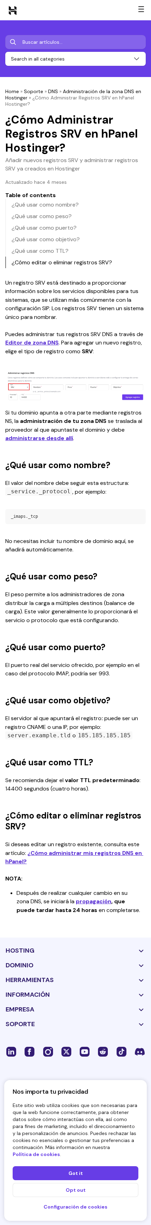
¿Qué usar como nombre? (45, 204)
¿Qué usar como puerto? (44, 227)
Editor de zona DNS (32, 342)
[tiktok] (121, 1051)
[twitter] (66, 1051)
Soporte (33, 91)
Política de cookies (36, 1154)
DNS (53, 91)
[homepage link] (12, 10)
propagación (93, 901)
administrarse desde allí (39, 438)
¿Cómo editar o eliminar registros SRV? (62, 262)
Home (12, 91)
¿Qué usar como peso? (42, 216)
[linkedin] (11, 1051)
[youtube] (84, 1051)
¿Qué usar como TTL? (40, 251)
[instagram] (48, 1051)
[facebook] (29, 1051)
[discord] (139, 1051)
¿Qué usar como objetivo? (46, 239)
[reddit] (103, 1051)
